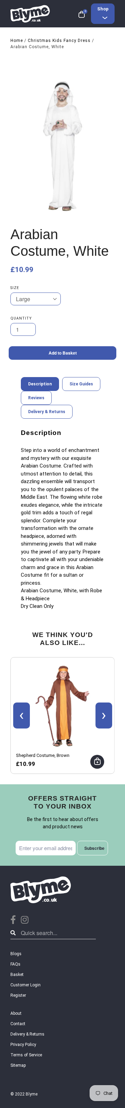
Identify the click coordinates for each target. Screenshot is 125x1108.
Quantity (21, 318)
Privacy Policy (23, 1044)
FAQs (15, 964)
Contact (17, 1023)
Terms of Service (26, 1055)
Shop (103, 8)
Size (14, 288)
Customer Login (25, 985)
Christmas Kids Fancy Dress (59, 40)
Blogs (16, 953)
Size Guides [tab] (81, 384)
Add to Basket (63, 353)
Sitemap (18, 1065)
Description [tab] (40, 384)
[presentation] (21, 716)
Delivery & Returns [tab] (46, 411)
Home (16, 40)
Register (18, 995)
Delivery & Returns (27, 1034)
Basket (17, 974)
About (16, 1013)
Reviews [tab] (36, 397)
